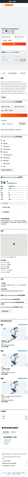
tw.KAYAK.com (4, 472)
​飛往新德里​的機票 (7, 440)
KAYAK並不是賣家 (6, 461)
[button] (26, 1)
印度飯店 (18, 472)
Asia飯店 (13, 472)
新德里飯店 (6, 443)
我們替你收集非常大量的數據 (9, 463)
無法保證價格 (18, 456)
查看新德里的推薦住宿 (22, 378)
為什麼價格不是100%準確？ (8, 465)
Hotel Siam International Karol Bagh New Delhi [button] (11, 396)
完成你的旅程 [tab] (6, 432)
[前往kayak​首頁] (9, 5)
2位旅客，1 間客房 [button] (7, 40)
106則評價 (12, 31)
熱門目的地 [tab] (13, 432)
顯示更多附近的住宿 (23, 324)
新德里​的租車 (6, 442)
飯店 (9, 472)
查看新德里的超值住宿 (22, 350)
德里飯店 (23, 472)
